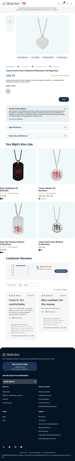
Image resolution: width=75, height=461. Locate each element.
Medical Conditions (44, 392)
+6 (45, 199)
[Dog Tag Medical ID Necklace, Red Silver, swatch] (2, 198)
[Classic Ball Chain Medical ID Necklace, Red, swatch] (41, 250)
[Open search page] (59, 4)
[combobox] (31, 285)
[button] (67, 4)
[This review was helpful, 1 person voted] (28, 336)
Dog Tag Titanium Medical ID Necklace (12, 243)
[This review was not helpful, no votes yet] (32, 336)
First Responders (44, 399)
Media (4, 411)
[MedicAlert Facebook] (3, 447)
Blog (4, 417)
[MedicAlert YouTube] (21, 447)
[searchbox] (12, 285)
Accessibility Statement (48, 452)
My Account (42, 417)
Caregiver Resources (45, 395)
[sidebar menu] (71, 4)
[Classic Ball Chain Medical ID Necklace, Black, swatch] (39, 250)
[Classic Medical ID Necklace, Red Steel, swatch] (39, 198)
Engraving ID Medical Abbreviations (50, 435)
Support (41, 411)
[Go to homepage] (14, 3)
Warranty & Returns (45, 427)
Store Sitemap (7, 403)
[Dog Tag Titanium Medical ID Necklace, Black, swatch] (0, 252)
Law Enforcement (44, 403)
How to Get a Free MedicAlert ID (48, 424)
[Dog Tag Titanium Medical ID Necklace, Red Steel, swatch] (2, 252)
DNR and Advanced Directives (48, 406)
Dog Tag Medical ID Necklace (9, 189)
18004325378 (20, 363)
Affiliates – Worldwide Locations (12, 395)
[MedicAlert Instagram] (15, 447)
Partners (5, 399)
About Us (6, 387)
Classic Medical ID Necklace (47, 189)
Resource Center (44, 387)
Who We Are (6, 392)
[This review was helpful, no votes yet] (61, 328)
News (4, 420)
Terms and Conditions (35, 452)
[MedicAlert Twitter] (9, 447)
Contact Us (42, 420)
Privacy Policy (23, 452)
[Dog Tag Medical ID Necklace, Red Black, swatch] (0, 198)
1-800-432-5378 (32, 10)
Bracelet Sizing (43, 431)
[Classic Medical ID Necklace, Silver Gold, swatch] (43, 198)
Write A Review (61, 271)
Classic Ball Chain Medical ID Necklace (51, 243)
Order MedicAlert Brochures (47, 438)
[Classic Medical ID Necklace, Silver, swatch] (41, 198)
